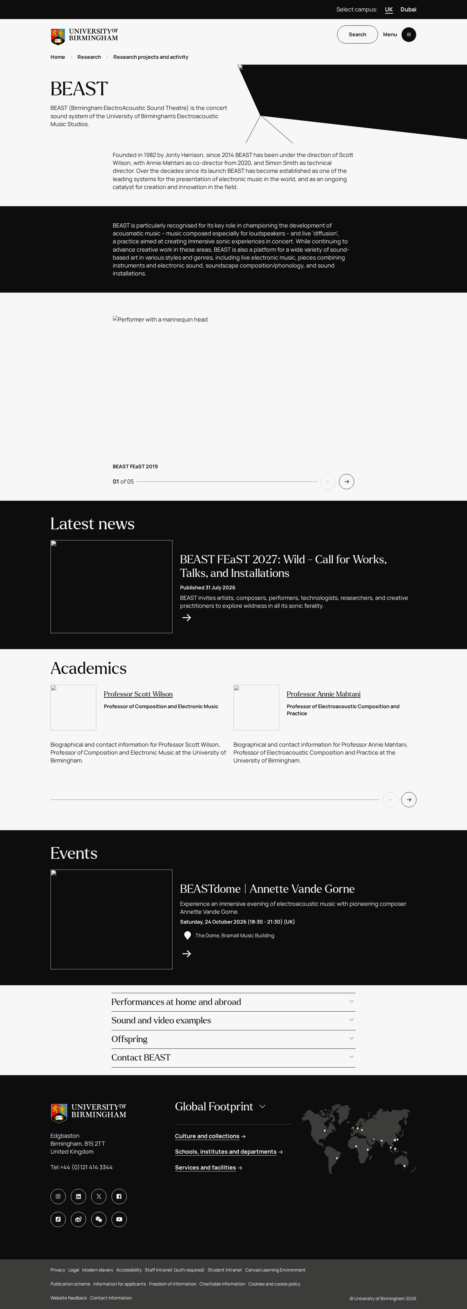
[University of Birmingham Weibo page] (78, 1219)
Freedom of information (172, 1284)
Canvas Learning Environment (275, 1270)
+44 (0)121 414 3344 (86, 1167)
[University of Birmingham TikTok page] (58, 1219)
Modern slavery (97, 1270)
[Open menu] (408, 34)
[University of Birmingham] (84, 34)
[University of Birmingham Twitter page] (98, 1196)
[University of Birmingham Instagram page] (58, 1196)
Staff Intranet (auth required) (175, 1270)
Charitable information (222, 1284)
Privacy (58, 1270)
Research (89, 56)
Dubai (408, 9)
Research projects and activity (150, 56)
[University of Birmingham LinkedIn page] (78, 1196)
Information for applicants (119, 1284)
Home (58, 56)
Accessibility (129, 1270)
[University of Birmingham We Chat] (98, 1219)
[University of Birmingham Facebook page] (119, 1196)
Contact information (111, 1298)
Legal (73, 1270)
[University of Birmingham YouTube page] (119, 1219)
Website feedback (69, 1298)
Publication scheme (70, 1284)
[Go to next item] (346, 481)
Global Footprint (214, 1107)
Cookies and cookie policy (274, 1284)
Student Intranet (225, 1270)
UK (389, 9)
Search (357, 34)
